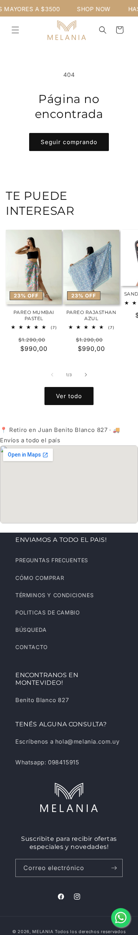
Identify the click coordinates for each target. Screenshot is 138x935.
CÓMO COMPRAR (39, 578)
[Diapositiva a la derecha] (85, 374)
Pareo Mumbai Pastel (33, 315)
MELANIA (42, 931)
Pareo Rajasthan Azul (91, 315)
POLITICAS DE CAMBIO (47, 612)
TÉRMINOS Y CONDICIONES (54, 595)
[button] (15, 30)
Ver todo (69, 396)
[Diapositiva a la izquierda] (52, 374)
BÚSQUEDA (31, 629)
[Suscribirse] (113, 868)
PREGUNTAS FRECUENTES (51, 560)
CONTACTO (31, 647)
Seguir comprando (69, 142)
